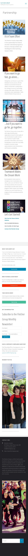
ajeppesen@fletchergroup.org (9, 352)
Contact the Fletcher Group (12, 229)
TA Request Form (14, 285)
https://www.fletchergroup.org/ (11, 411)
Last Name (4, 331)
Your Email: (4, 334)
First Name (4, 328)
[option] (14, 376)
